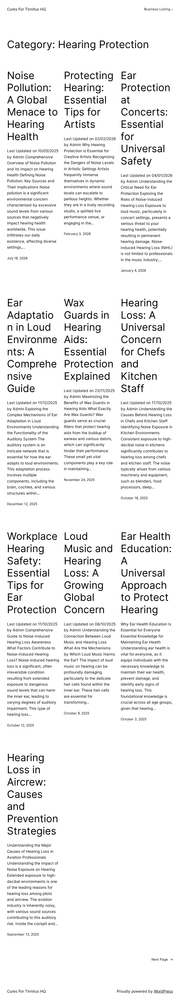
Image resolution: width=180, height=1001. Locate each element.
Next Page (162, 959)
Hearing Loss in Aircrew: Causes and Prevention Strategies (32, 794)
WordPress (163, 991)
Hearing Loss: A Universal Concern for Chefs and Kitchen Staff (143, 345)
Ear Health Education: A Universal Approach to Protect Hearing (146, 573)
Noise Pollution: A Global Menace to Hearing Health (32, 106)
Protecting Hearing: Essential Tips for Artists (88, 99)
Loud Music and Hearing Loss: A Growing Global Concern (88, 573)
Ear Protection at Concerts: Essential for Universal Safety (145, 118)
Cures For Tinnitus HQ (26, 9)
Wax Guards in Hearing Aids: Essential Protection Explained (88, 339)
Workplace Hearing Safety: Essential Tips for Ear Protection (32, 573)
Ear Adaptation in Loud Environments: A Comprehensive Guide (32, 345)
